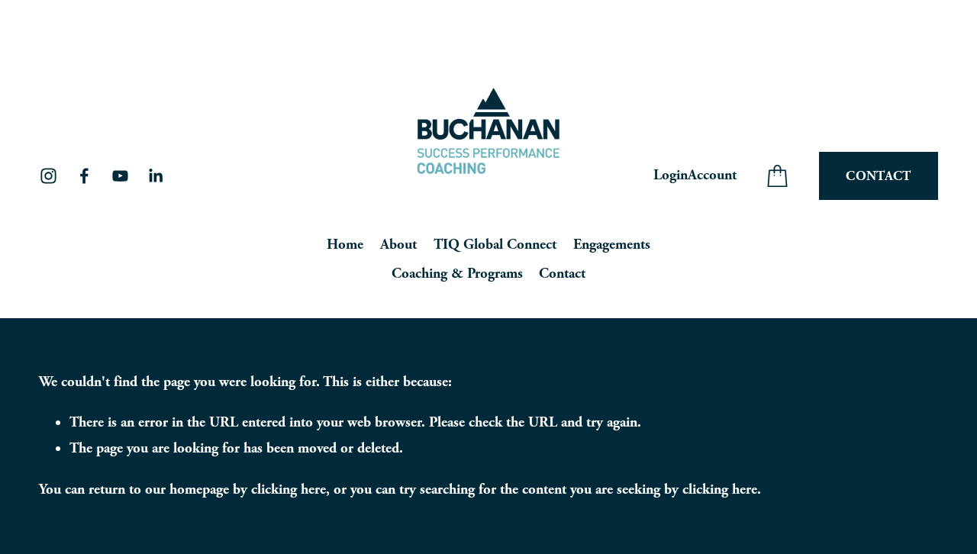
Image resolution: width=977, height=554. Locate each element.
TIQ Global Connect (495, 244)
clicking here (288, 489)
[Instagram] (48, 175)
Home (345, 244)
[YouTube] (120, 175)
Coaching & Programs (457, 273)
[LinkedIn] (155, 175)
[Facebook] (84, 175)
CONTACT (878, 176)
